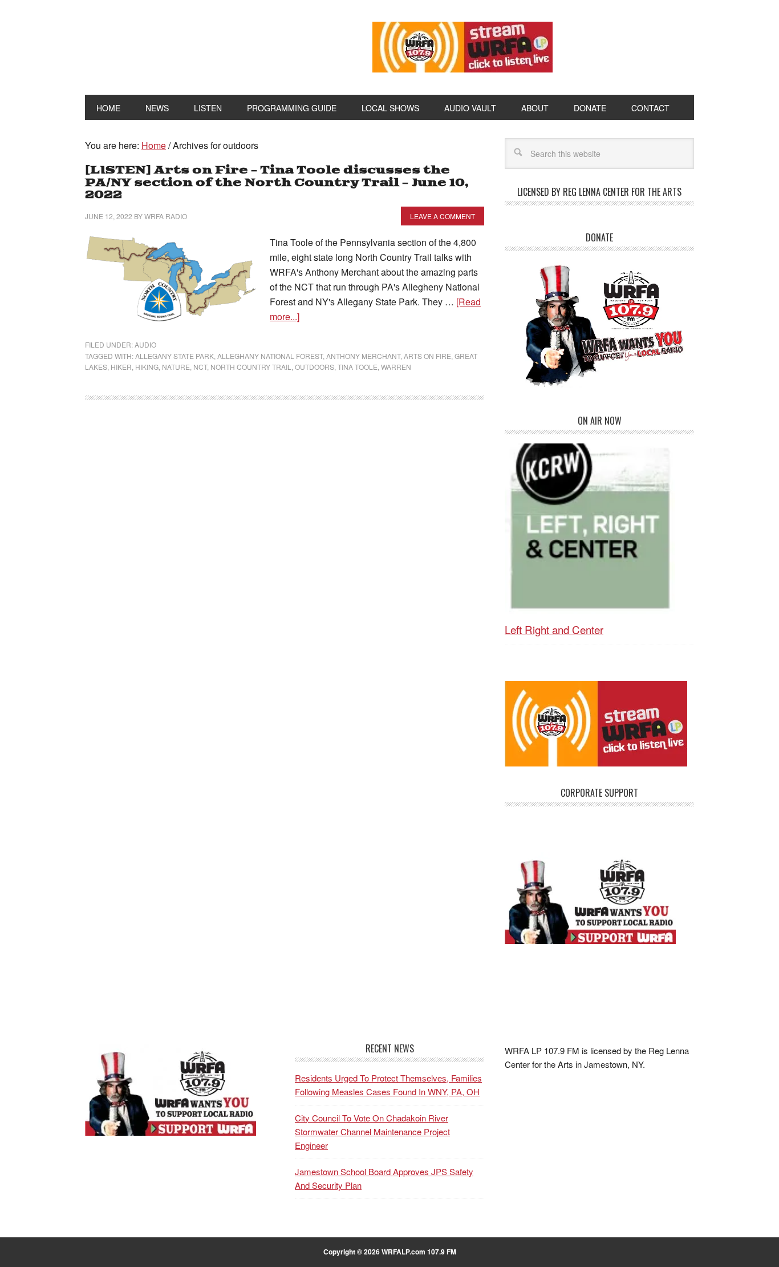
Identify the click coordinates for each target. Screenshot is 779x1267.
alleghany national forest (270, 356)
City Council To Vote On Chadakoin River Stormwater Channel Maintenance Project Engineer (372, 1132)
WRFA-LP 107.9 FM (202, 44)
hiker (121, 367)
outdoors (314, 367)
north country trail (250, 367)
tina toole (358, 367)
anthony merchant (363, 356)
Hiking (147, 367)
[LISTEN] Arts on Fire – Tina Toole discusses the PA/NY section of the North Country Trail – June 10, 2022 (277, 182)
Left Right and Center (554, 629)
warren (396, 367)
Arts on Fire (427, 356)
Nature (176, 367)
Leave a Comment (442, 216)
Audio (145, 344)
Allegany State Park (174, 356)
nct (200, 367)
